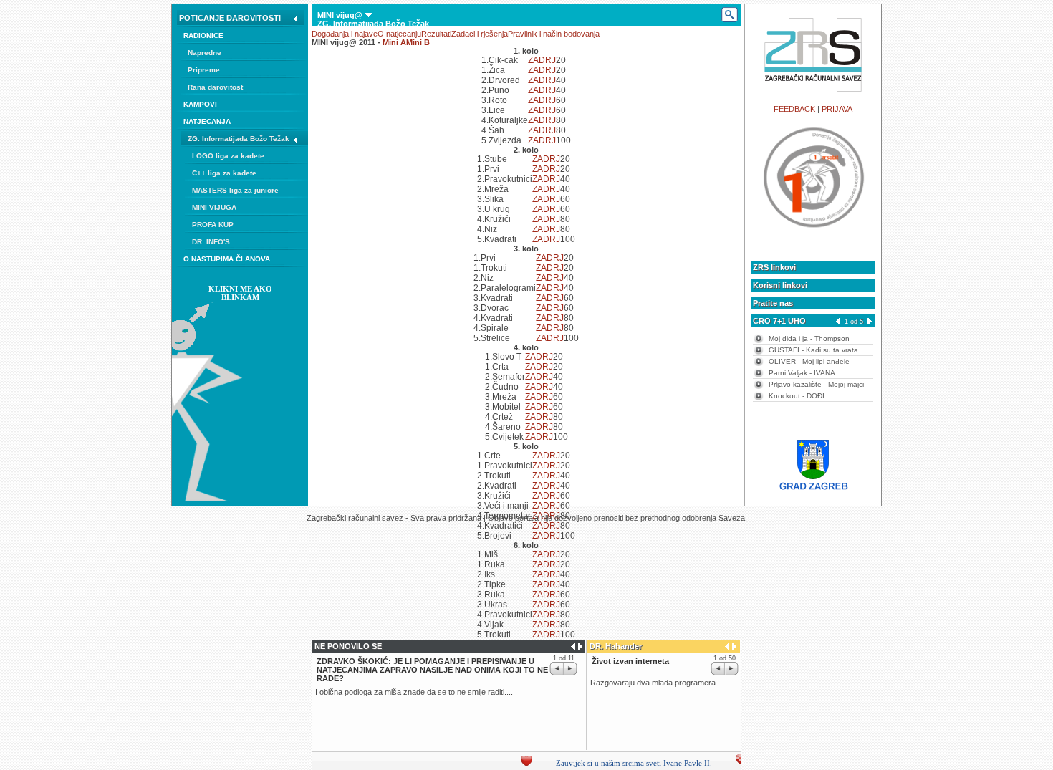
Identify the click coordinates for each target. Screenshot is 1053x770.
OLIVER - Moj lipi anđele (809, 361)
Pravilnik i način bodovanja (554, 33)
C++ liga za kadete (224, 173)
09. (376, 92)
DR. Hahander (616, 646)
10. (387, 92)
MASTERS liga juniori (364, 49)
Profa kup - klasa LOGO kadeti (381, 66)
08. (365, 92)
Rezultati (436, 33)
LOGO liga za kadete (228, 156)
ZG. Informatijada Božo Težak (238, 139)
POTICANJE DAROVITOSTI (230, 18)
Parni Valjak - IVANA (802, 373)
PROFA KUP (213, 224)
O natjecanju (399, 33)
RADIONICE (203, 35)
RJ (550, 60)
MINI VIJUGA (214, 207)
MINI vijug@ (339, 15)
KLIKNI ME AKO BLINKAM (240, 293)
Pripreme (204, 70)
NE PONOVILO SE (348, 646)
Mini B (418, 42)
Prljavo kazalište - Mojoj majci (816, 384)
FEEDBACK (794, 109)
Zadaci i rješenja (479, 33)
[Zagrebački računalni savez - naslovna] (813, 95)
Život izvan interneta (630, 661)
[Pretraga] (728, 15)
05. (333, 92)
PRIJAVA (837, 109)
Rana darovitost (215, 87)
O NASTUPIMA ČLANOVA (226, 259)
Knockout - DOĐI (796, 396)
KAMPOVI (200, 104)
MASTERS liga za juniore (235, 190)
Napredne (204, 53)
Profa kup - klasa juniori (369, 84)
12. (408, 92)
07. (355, 92)
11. (398, 92)
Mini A (394, 42)
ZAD (536, 60)
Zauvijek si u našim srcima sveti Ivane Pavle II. (625, 763)
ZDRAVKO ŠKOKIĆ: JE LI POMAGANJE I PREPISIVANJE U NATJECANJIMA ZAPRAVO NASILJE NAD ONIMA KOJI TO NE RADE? (432, 670)
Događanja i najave (345, 33)
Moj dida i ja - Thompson (809, 338)
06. (344, 92)
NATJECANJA (207, 121)
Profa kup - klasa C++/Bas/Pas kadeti (392, 75)
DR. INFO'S (211, 242)
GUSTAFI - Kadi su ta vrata (813, 350)
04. (322, 92)
